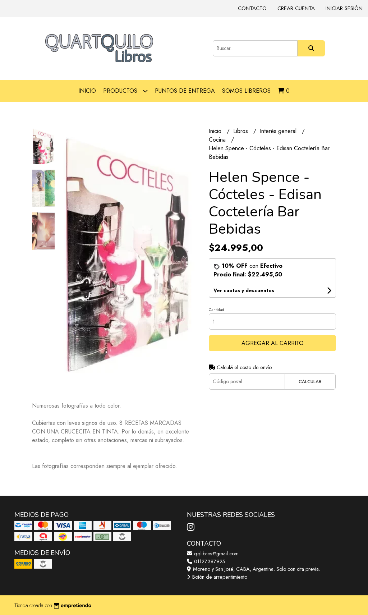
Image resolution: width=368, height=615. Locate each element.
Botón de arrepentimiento (219, 576)
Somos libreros (246, 91)
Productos (121, 91)
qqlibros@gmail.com (216, 553)
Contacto (252, 8)
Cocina (218, 140)
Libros (241, 131)
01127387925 (209, 561)
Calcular (310, 381)
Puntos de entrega (185, 91)
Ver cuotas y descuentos (243, 290)
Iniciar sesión (344, 8)
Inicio (87, 91)
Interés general (279, 131)
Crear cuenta (296, 8)
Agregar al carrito (273, 343)
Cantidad (216, 309)
